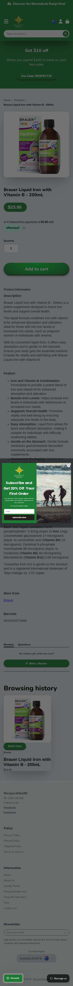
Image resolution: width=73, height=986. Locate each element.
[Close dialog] (68, 465)
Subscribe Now (19, 517)
